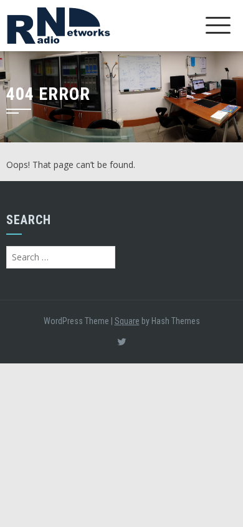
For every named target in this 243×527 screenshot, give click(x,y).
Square (127, 321)
